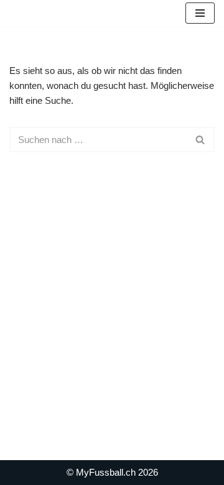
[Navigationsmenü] (200, 13)
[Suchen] (201, 139)
